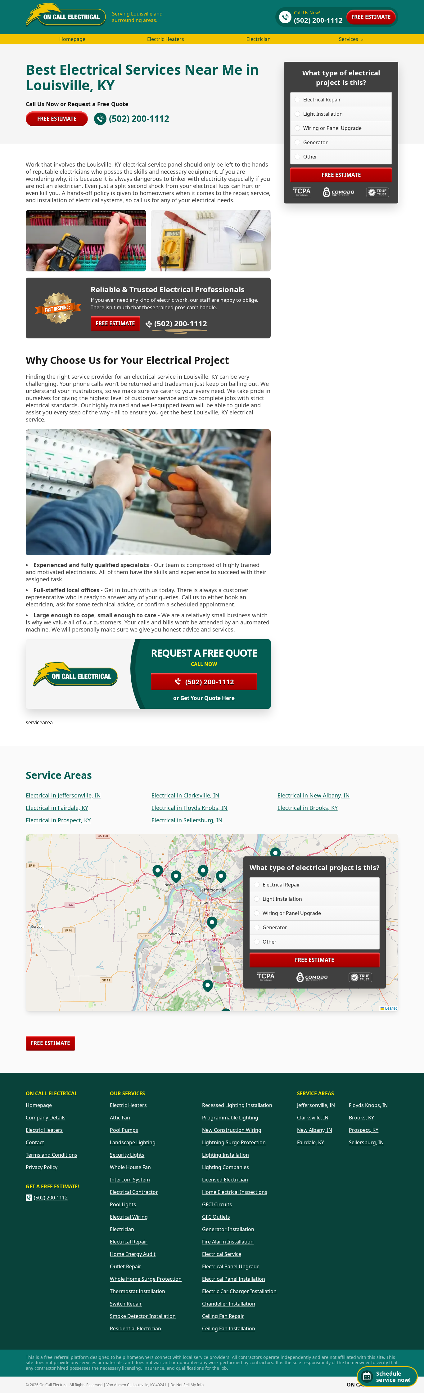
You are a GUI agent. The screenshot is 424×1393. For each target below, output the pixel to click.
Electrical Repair (322, 99)
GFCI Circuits (217, 1204)
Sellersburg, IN (366, 1142)
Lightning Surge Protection (234, 1142)
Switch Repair (126, 1303)
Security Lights (127, 1154)
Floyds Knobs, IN (368, 1105)
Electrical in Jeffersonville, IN (63, 795)
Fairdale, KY (310, 1142)
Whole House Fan (130, 1167)
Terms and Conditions (51, 1154)
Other (310, 156)
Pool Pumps (124, 1130)
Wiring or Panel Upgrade (332, 128)
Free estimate (371, 16)
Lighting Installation (225, 1154)
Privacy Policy (41, 1167)
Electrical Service (221, 1254)
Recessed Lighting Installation (237, 1105)
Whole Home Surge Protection (146, 1278)
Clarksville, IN (312, 1117)
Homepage (72, 39)
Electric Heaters (165, 39)
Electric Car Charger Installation (239, 1291)
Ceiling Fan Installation (228, 1328)
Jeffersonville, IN (316, 1105)
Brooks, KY (361, 1117)
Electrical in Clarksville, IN (185, 795)
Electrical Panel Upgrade (230, 1266)
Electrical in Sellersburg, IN (187, 820)
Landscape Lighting (133, 1142)
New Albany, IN (314, 1130)
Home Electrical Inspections (234, 1192)
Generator (315, 142)
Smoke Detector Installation (143, 1316)
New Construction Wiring (231, 1130)
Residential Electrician (135, 1328)
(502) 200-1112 (180, 323)
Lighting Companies (225, 1167)
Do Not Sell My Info (187, 1384)
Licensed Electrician (225, 1179)
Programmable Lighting (230, 1117)
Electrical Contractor (134, 1192)
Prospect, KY (363, 1130)
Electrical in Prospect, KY (58, 820)
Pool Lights (123, 1204)
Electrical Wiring (129, 1216)
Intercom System (130, 1179)
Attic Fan (120, 1117)
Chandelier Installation (228, 1303)
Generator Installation (228, 1229)
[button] (221, 876)
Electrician (258, 39)
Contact (35, 1142)
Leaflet (390, 1008)
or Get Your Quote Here (204, 698)
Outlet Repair (125, 1266)
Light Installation (323, 113)
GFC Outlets (216, 1216)
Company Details (45, 1117)
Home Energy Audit (133, 1254)
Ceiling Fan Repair (223, 1316)
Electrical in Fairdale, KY (57, 807)
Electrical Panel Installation (233, 1278)
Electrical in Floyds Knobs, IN (189, 807)
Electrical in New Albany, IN (313, 795)
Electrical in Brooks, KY (307, 807)
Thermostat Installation (137, 1291)
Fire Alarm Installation (228, 1241)
